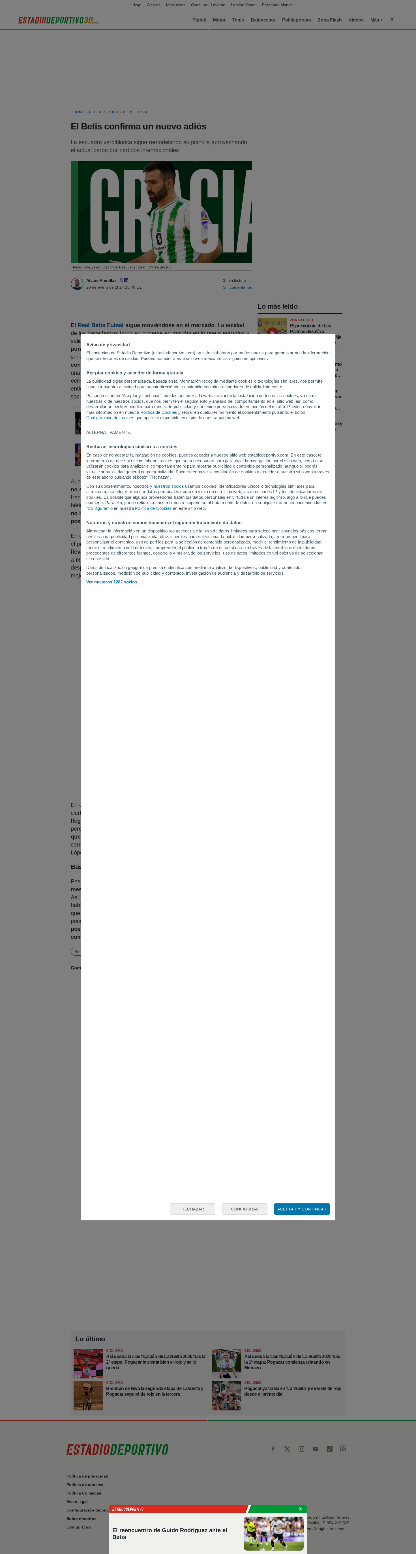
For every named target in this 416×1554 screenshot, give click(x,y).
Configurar (245, 1209)
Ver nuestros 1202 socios (111, 581)
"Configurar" (97, 508)
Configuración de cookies (110, 417)
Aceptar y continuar (302, 1209)
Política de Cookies (158, 412)
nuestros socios (169, 486)
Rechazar (192, 1209)
